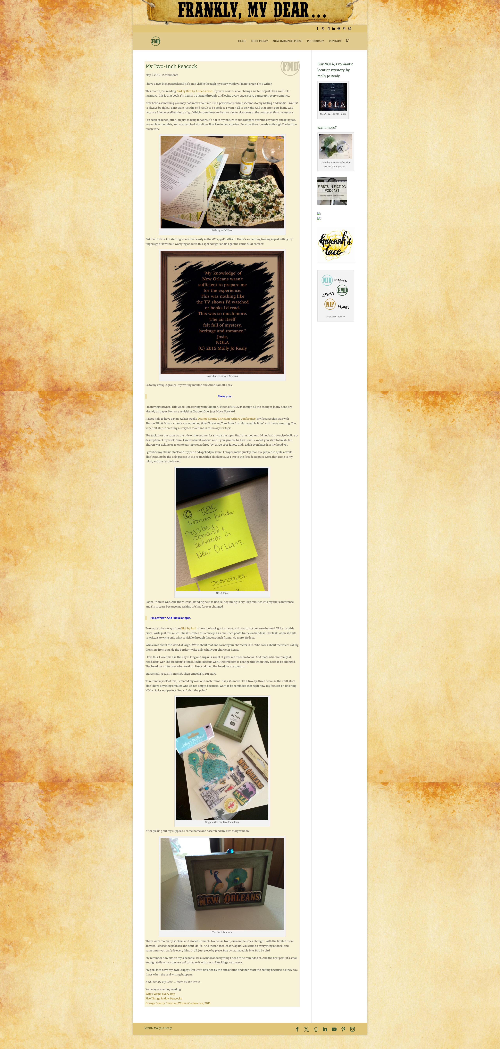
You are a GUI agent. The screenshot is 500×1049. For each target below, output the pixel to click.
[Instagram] (349, 29)
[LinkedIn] (333, 29)
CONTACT (335, 41)
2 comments (170, 75)
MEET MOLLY (259, 41)
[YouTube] (339, 29)
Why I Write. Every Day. (160, 994)
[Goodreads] (328, 29)
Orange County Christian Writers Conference (227, 418)
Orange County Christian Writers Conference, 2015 (178, 1003)
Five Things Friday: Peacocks (164, 998)
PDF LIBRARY (315, 41)
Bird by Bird (188, 628)
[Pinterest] (344, 29)
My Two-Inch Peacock (171, 66)
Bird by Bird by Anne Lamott (194, 91)
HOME (242, 41)
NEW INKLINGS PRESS (287, 41)
